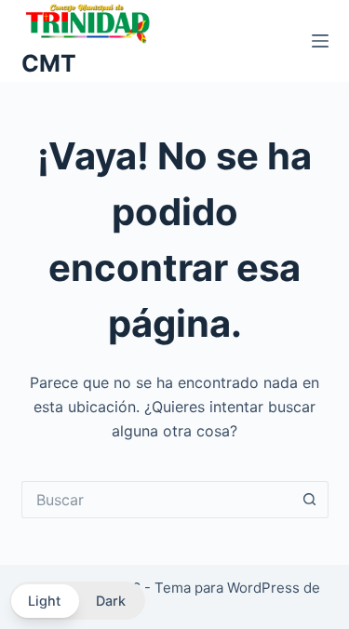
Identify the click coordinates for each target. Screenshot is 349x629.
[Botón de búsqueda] (310, 499)
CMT (48, 63)
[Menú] (320, 41)
